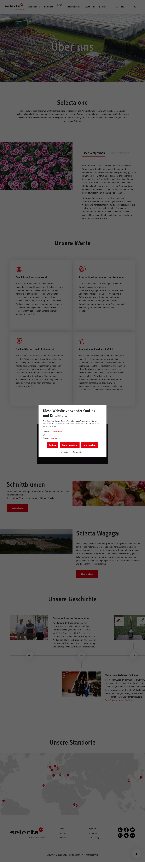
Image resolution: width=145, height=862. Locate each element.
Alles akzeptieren (90, 445)
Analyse (48, 435)
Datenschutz (77, 452)
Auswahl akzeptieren (69, 445)
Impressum (65, 452)
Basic (47, 438)
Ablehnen (52, 445)
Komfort (48, 431)
